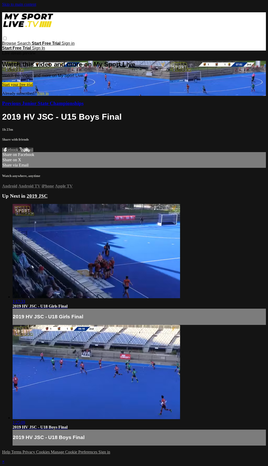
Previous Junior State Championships (42, 103)
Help (6, 452)
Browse (9, 43)
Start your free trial (17, 84)
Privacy (29, 452)
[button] (5, 38)
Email (28, 149)
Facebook (10, 149)
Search (24, 43)
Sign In (38, 48)
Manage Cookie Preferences (74, 452)
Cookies (43, 452)
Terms (17, 452)
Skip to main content (19, 4)
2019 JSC (37, 196)
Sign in (68, 43)
